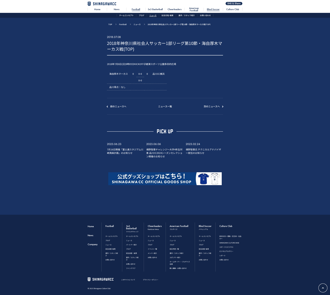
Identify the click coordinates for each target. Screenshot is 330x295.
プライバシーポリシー (150, 280)
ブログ (107, 240)
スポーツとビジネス (226, 247)
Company (93, 244)
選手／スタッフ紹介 (177, 253)
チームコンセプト (111, 236)
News (90, 235)
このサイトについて (128, 280)
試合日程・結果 (131, 253)
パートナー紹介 (131, 245)
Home (91, 226)
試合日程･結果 (110, 249)
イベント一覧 (152, 249)
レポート (222, 255)
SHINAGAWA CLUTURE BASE (229, 243)
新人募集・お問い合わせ (178, 268)
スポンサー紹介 (175, 257)
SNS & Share (234, 3)
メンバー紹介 (152, 253)
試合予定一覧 (174, 249)
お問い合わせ (110, 260)
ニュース (137, 24)
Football (123, 24)
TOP (110, 24)
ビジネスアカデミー (226, 251)
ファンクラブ (130, 268)
